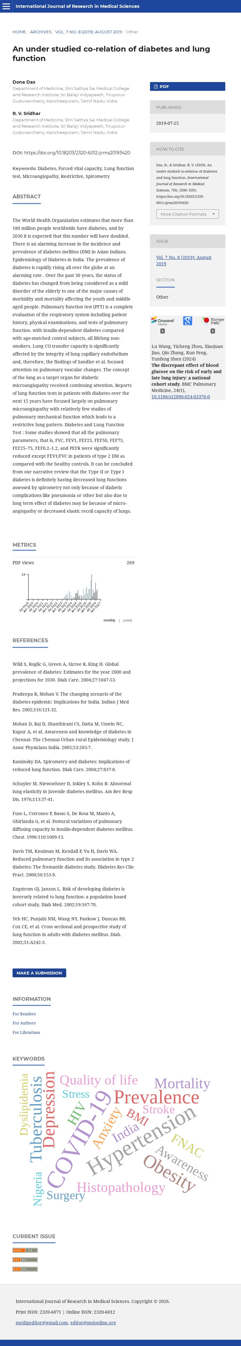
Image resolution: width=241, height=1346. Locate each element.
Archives (40, 31)
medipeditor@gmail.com (42, 1323)
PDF (163, 86)
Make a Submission (39, 972)
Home (19, 31)
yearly (127, 620)
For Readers (24, 1014)
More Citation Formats (183, 214)
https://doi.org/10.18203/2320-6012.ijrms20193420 (77, 153)
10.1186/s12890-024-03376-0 (181, 397)
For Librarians (26, 1032)
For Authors (24, 1023)
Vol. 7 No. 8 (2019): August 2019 (88, 31)
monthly (109, 620)
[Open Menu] (6, 6)
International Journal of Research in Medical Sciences (77, 6)
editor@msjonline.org (93, 1323)
